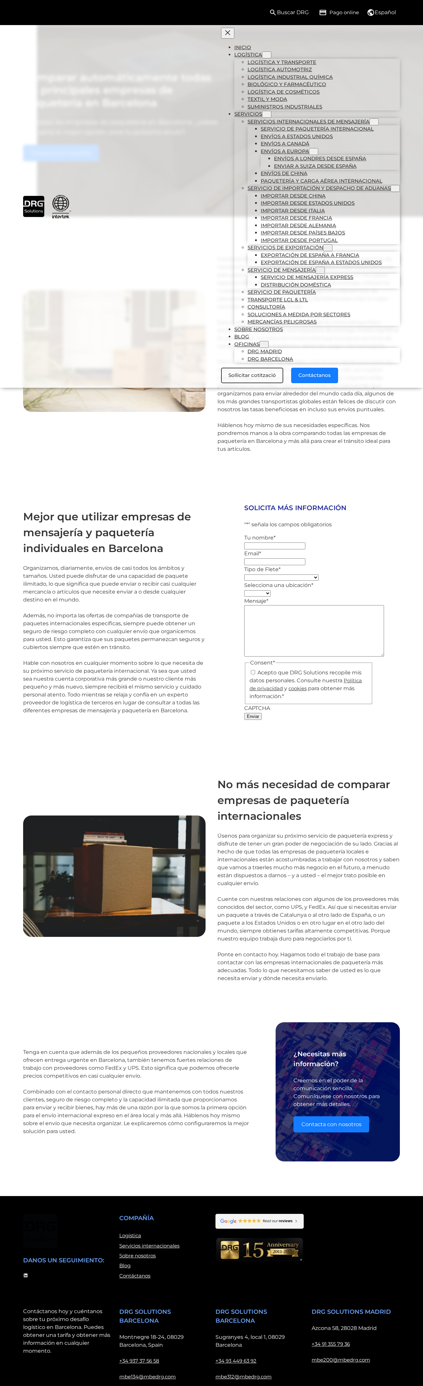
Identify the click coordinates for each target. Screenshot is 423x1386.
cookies (297, 688)
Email (252, 553)
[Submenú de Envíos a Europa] (313, 151)
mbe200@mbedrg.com (341, 1360)
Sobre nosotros (137, 1255)
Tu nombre (260, 538)
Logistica (130, 1235)
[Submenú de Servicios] (266, 114)
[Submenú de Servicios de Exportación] (327, 247)
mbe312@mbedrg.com (243, 1376)
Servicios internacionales (149, 1246)
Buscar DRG (293, 12)
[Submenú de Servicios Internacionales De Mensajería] (374, 121)
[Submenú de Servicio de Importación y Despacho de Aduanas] (395, 188)
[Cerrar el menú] (227, 33)
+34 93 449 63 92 (235, 1361)
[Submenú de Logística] (266, 54)
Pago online (344, 12)
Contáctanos (314, 375)
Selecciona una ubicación (278, 585)
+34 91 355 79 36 (331, 1344)
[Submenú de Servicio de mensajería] (320, 270)
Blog (125, 1265)
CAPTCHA (257, 708)
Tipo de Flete (262, 569)
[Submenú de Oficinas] (264, 344)
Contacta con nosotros (331, 1124)
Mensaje (256, 601)
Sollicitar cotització (252, 375)
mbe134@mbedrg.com (147, 1376)
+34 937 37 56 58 (139, 1361)
